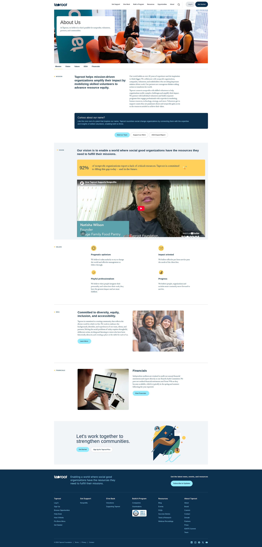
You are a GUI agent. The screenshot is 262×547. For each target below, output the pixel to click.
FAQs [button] (160, 510)
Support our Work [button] (139, 135)
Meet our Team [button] (122, 135)
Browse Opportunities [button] (62, 510)
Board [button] (186, 506)
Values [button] (77, 66)
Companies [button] (136, 503)
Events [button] (160, 506)
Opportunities (162, 4)
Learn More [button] (84, 341)
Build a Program (138, 4)
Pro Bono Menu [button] (59, 521)
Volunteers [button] (110, 503)
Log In (190, 4)
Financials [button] (96, 66)
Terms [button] (77, 542)
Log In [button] (56, 503)
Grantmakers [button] (137, 506)
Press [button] (186, 525)
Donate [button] (187, 518)
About (172, 4)
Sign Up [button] (57, 506)
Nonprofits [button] (84, 503)
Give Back (126, 4)
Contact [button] (187, 514)
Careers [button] (187, 510)
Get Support (116, 4)
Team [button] (186, 532)
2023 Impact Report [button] (158, 135)
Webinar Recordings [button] (165, 521)
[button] (60, 5)
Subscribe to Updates (181, 483)
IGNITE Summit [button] (190, 529)
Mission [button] (58, 66)
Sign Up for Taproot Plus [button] (101, 449)
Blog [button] (160, 503)
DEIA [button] (86, 66)
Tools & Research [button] (164, 518)
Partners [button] (187, 521)
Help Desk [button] (58, 514)
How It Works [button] (59, 518)
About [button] (186, 503)
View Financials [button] (140, 393)
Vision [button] (67, 66)
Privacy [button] (84, 542)
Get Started (202, 4)
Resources (150, 4)
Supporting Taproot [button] (113, 506)
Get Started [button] (83, 449)
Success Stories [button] (164, 514)
